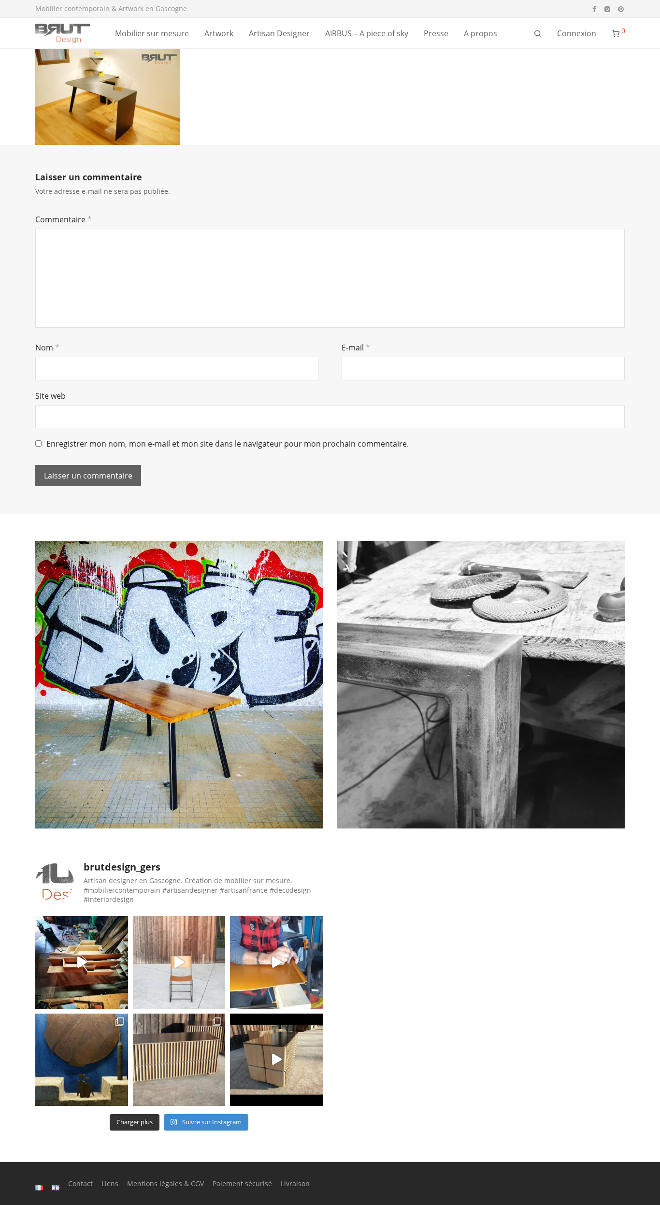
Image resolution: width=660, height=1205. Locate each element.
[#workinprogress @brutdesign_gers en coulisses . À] (276, 962)
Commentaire (63, 219)
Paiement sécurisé (242, 1183)
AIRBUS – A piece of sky (366, 33)
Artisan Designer (279, 33)
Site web (50, 396)
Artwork (218, 33)
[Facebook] (594, 8)
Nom (47, 347)
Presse (436, 33)
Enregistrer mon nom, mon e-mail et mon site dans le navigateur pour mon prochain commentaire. (227, 443)
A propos (480, 33)
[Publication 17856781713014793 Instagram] (81, 962)
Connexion (576, 33)
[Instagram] (607, 8)
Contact (80, 1183)
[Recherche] (537, 33)
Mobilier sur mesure (152, 33)
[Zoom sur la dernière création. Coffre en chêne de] (179, 1060)
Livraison (295, 1183)
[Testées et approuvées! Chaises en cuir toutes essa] (179, 962)
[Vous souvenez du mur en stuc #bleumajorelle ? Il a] (81, 1060)
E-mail (356, 347)
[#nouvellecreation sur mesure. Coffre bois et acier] (276, 1060)
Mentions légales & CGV (165, 1183)
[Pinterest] (621, 8)
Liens (109, 1183)
